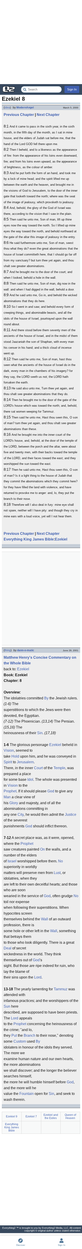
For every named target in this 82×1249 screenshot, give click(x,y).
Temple (59, 768)
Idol (30, 779)
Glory (13, 803)
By (46, 698)
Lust (57, 873)
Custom (19, 1041)
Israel (12, 861)
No (60, 861)
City (21, 814)
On (42, 849)
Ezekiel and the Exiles (51, 1116)
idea (7, 107)
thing (8, 650)
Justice (70, 814)
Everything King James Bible (29, 539)
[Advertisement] (41, 42)
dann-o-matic (25, 650)
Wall (44, 919)
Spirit (8, 762)
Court (38, 768)
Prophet (10, 791)
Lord (37, 977)
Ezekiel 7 (31, 1116)
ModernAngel (25, 107)
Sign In (72, 89)
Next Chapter (48, 115)
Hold (15, 756)
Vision (9, 750)
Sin (40, 733)
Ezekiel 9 (11, 1116)
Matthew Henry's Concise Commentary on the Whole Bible (40, 660)
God (50, 791)
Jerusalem (25, 762)
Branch (29, 1035)
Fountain (26, 1094)
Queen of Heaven (70, 1116)
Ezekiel (61, 539)
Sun (7, 1006)
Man (7, 797)
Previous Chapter (19, 115)
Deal (7, 948)
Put (14, 1035)
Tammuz (60, 989)
